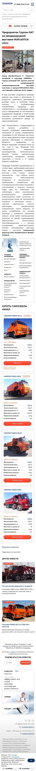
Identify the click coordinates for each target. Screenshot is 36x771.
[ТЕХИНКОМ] (7, 4)
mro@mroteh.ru (28, 727)
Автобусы (7, 274)
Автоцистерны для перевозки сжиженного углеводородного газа (25, 243)
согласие (5, 646)
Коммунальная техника (24, 272)
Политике (27, 648)
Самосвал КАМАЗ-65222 (13, 433)
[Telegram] (32, 720)
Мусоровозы (23, 295)
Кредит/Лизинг (9, 368)
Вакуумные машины (25, 280)
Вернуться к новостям (10, 547)
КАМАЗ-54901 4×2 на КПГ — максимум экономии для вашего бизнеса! (12, 684)
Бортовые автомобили (10, 259)
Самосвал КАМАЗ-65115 (13, 316)
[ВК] (26, 720)
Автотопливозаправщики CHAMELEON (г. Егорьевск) (10, 285)
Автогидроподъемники (25, 263)
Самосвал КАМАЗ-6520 (12, 376)
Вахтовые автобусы (9, 276)
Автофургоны (8, 267)
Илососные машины (25, 283)
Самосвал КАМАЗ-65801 (13, 490)
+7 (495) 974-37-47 (21, 4)
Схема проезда (28, 734)
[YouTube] (29, 720)
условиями (15, 757)
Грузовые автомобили (8, 255)
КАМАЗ (30, 345)
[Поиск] (31, 10)
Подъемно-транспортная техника (24, 256)
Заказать (17, 363)
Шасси (6, 270)
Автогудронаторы (9, 294)
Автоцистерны (9, 281)
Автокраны (22, 260)
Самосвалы (7, 261)
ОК (31, 760)
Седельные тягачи (9, 264)
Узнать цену (17, 424)
